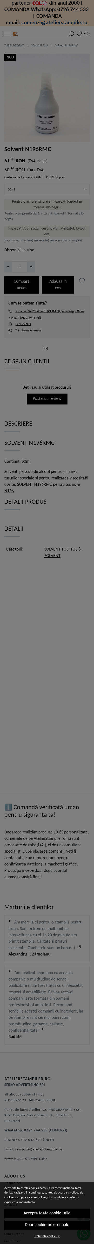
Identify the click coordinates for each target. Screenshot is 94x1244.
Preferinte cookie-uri (47, 1236)
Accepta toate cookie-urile (47, 1213)
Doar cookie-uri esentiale (47, 1225)
